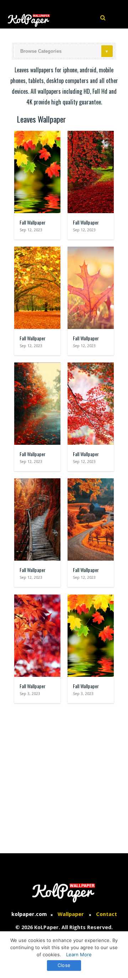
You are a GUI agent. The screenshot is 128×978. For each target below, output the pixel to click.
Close (64, 965)
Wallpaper (71, 914)
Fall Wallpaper (33, 222)
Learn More (79, 954)
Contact (106, 914)
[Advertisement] (64, 775)
